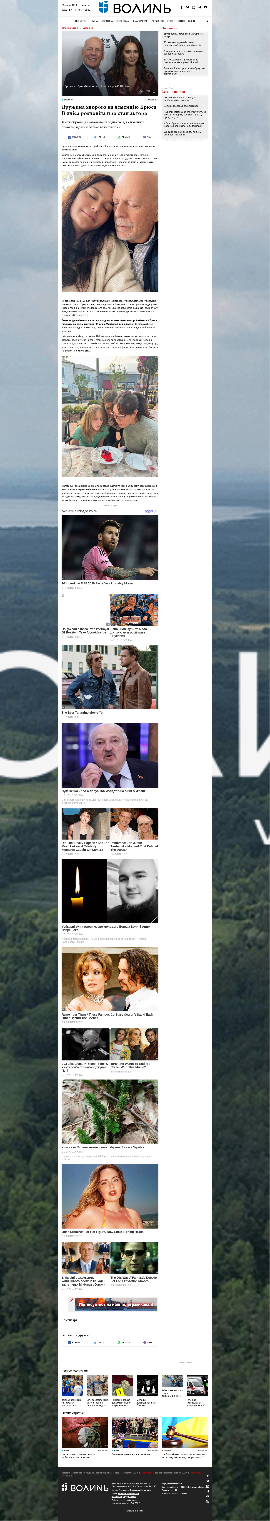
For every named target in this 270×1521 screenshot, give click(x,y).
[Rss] (208, 1501)
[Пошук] (207, 21)
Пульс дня (81, 21)
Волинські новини (70, 28)
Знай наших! (140, 21)
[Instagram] (193, 8)
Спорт (171, 21)
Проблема (122, 21)
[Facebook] (182, 8)
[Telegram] (199, 8)
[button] (86, 5)
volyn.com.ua (147, 1473)
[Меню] (63, 21)
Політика (107, 21)
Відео (191, 21)
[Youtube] (205, 8)
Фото (181, 21)
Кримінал (158, 21)
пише (80, 315)
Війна (94, 21)
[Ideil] (135, 1511)
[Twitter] (187, 8)
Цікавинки (88, 28)
